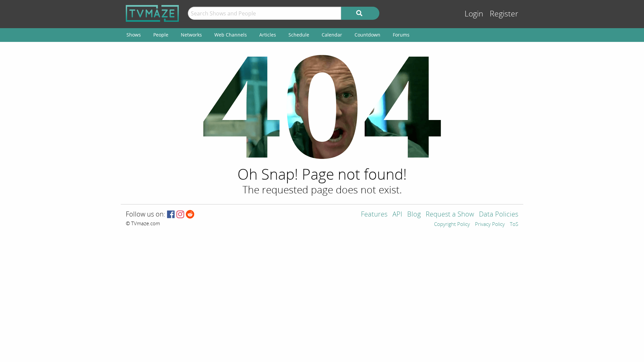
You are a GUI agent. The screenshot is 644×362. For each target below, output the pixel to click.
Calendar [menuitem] (332, 35)
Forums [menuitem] (401, 35)
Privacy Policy (490, 224)
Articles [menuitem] (267, 35)
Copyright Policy (452, 224)
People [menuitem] (160, 35)
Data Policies (498, 214)
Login (474, 13)
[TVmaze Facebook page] (171, 214)
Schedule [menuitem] (298, 35)
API (397, 214)
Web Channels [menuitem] (230, 35)
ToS (514, 224)
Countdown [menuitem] (367, 35)
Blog (414, 214)
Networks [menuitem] (191, 35)
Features (374, 214)
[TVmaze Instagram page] (180, 214)
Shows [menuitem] (133, 35)
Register (504, 13)
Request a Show (450, 214)
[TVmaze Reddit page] (190, 214)
